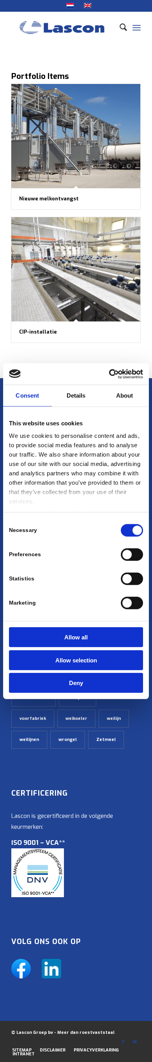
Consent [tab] (27, 395)
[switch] (132, 554)
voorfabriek (32, 718)
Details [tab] (76, 395)
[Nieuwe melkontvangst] (75, 136)
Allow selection (76, 660)
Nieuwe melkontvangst (49, 198)
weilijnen (29, 740)
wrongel (67, 740)
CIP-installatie (38, 331)
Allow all (76, 637)
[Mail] (135, 1042)
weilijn (114, 718)
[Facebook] (123, 1042)
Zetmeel (106, 740)
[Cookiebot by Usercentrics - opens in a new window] (109, 374)
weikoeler (76, 718)
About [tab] (124, 395)
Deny (76, 683)
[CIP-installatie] (75, 269)
